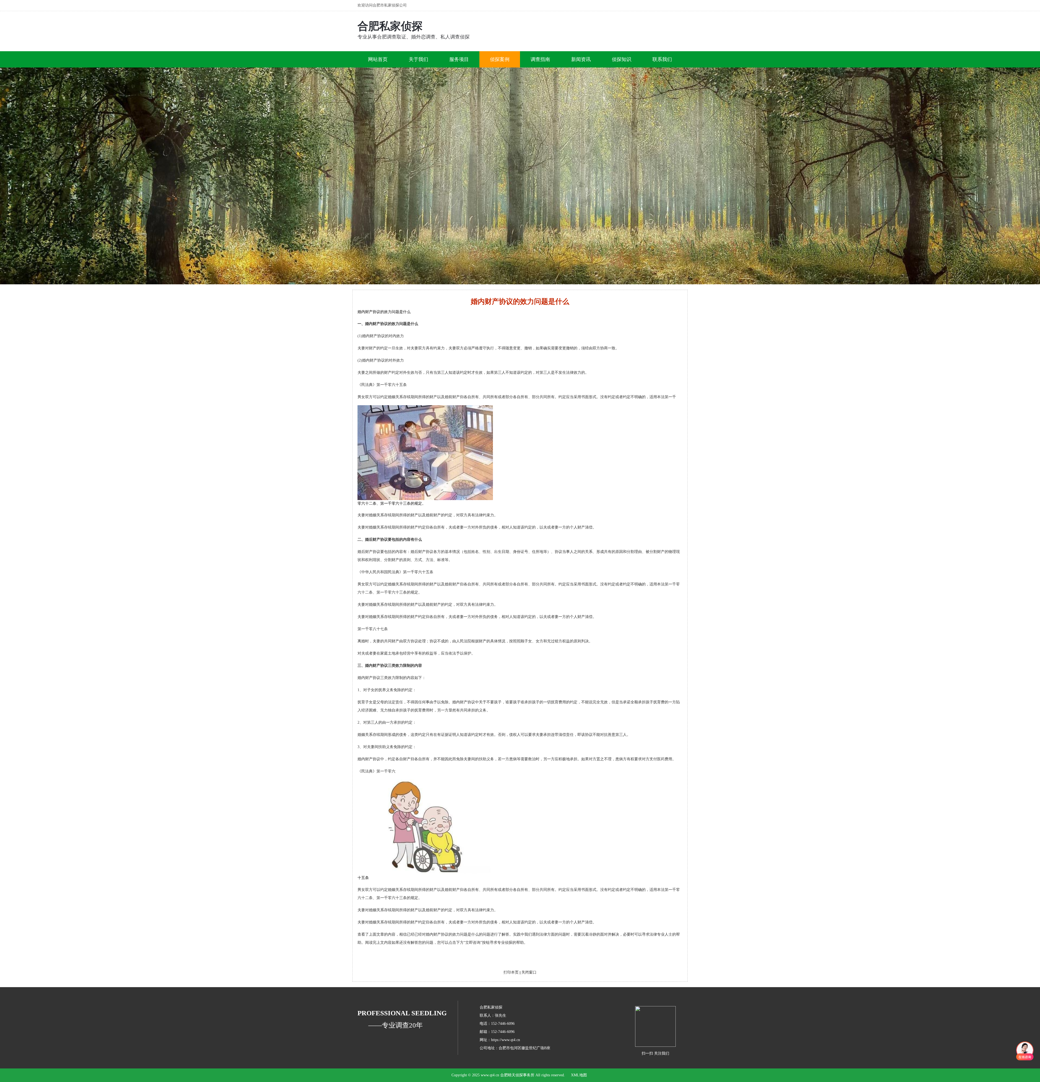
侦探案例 (499, 59)
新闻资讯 (581, 59)
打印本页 (511, 972)
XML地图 (579, 1075)
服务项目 (459, 59)
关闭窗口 (529, 972)
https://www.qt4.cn (505, 1040)
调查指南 (540, 59)
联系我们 (662, 59)
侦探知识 (621, 59)
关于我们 (418, 59)
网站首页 (378, 59)
